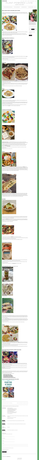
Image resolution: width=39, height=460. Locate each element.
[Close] (28, 69)
